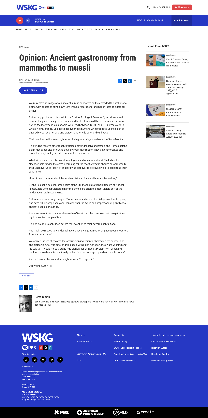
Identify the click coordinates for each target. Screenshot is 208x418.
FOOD (71, 29)
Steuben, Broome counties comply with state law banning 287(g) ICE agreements (176, 87)
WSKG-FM (25, 397)
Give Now (183, 7)
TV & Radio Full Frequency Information (168, 335)
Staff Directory (120, 342)
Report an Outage (159, 348)
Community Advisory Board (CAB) (92, 354)
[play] (20, 20)
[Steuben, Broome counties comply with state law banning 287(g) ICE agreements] (155, 82)
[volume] (28, 20)
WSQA (56, 397)
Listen (29, 29)
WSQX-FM (34, 397)
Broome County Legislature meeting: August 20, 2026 (176, 133)
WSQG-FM (43, 397)
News (19, 29)
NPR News (24, 47)
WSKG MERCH (113, 29)
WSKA (48, 400)
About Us (81, 335)
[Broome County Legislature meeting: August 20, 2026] (155, 131)
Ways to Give (84, 29)
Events (99, 29)
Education (51, 29)
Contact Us (119, 335)
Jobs (79, 360)
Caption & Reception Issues (163, 342)
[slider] (32, 20)
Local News (170, 55)
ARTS (63, 29)
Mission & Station (84, 342)
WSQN (33, 400)
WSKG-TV (40, 400)
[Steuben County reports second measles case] (155, 110)
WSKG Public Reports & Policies (128, 348)
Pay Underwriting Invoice (162, 361)
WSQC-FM (26, 400)
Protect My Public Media (125, 361)
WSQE (50, 397)
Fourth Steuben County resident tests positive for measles (177, 62)
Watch (39, 29)
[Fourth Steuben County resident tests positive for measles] (155, 60)
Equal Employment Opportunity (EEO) (130, 354)
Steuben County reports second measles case (174, 112)
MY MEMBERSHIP (162, 7)
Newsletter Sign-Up (160, 354)
